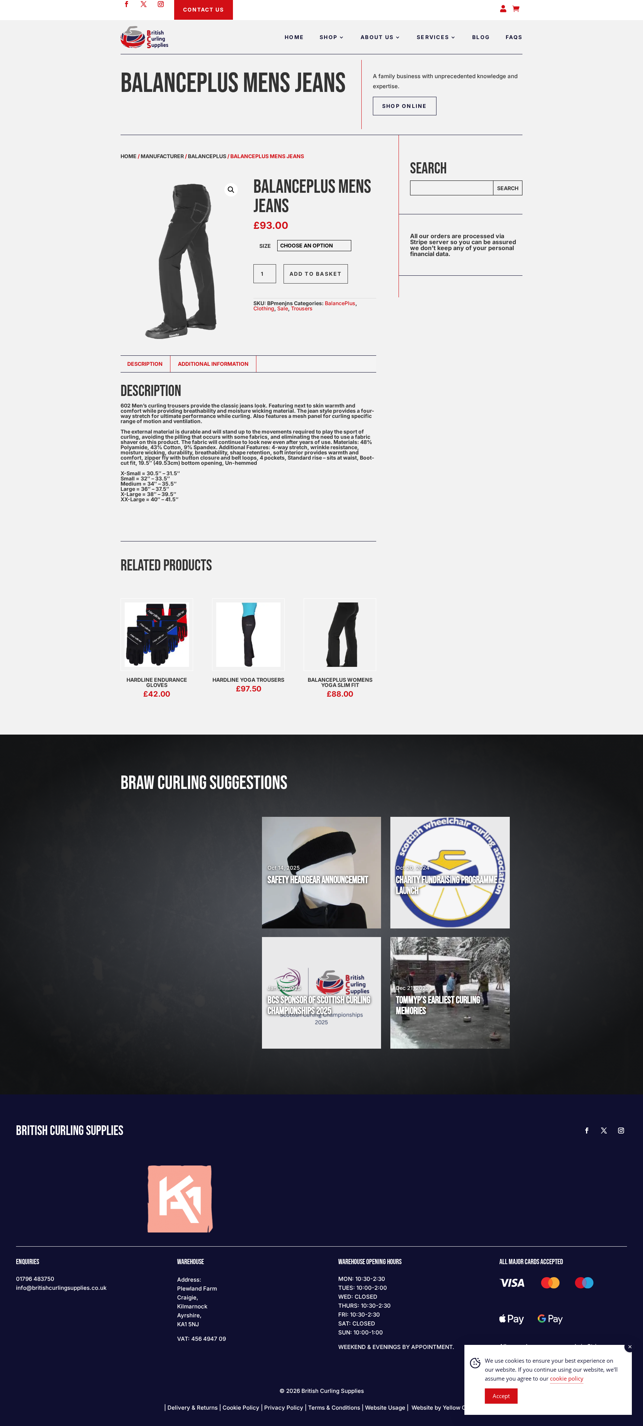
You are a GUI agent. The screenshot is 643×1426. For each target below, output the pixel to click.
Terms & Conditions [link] (334, 1407)
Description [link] (145, 364)
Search (507, 188)
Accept (501, 1396)
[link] (144, 37)
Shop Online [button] (404, 106)
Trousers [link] (302, 308)
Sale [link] (282, 308)
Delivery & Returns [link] (192, 1407)
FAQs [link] (514, 37)
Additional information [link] (213, 364)
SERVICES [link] (433, 37)
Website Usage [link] (385, 1407)
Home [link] (294, 37)
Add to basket (315, 274)
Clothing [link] (263, 308)
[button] (231, 189)
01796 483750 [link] (35, 1278)
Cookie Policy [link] (241, 1407)
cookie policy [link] (566, 1378)
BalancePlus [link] (207, 156)
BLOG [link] (481, 37)
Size (265, 246)
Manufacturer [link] (162, 156)
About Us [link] (377, 37)
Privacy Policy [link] (283, 1407)
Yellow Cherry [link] (461, 1407)
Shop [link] (329, 37)
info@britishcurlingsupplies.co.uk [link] (61, 1287)
